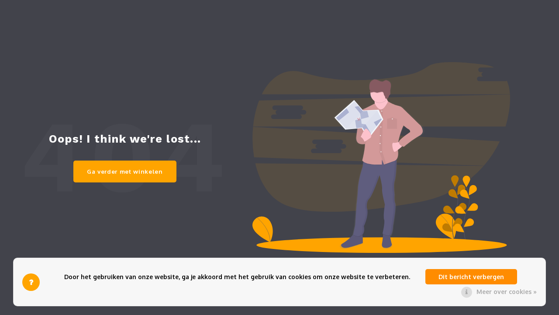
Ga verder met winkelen (125, 171)
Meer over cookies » (506, 291)
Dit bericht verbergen (471, 276)
